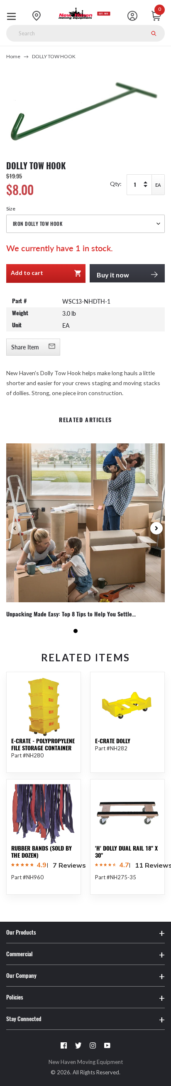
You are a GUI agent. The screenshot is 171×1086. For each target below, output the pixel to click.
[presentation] (14, 528)
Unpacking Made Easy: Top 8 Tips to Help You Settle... (71, 614)
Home (13, 56)
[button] (76, 631)
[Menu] (13, 15)
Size (10, 208)
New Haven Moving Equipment (86, 1062)
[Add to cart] (68, 917)
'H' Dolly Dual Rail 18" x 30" (126, 851)
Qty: (116, 183)
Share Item (25, 347)
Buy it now (113, 275)
